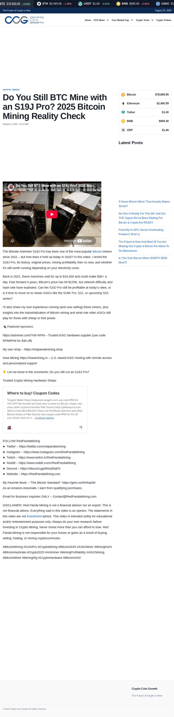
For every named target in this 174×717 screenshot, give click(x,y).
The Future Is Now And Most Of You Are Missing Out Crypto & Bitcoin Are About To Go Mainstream (144, 246)
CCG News (99, 20)
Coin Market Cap (120, 20)
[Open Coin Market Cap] (132, 20)
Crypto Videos (163, 20)
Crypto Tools (142, 20)
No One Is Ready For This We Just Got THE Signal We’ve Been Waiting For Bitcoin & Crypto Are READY (142, 218)
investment (34, 516)
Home (88, 20)
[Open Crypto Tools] (152, 20)
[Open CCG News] (107, 20)
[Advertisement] (87, 54)
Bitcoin (97, 251)
